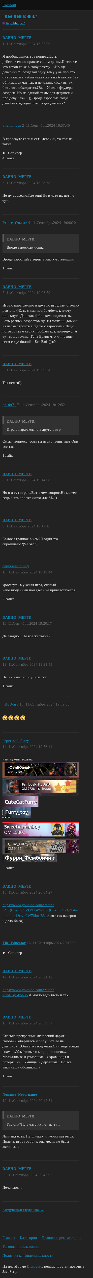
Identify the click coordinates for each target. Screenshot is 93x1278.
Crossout (9, 5)
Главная (8, 1238)
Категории (28, 1238)
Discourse (34, 1266)
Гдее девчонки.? (19, 16)
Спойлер (14, 153)
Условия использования (21, 1247)
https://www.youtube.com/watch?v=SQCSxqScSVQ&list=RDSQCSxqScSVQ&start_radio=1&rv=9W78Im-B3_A (40, 910)
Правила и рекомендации (62, 1238)
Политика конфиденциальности (27, 1255)
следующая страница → (23, 1210)
